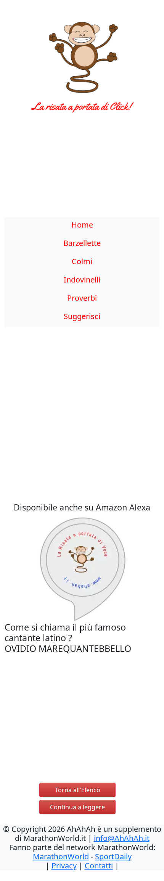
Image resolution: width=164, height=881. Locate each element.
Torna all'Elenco (77, 790)
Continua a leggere (77, 807)
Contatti (99, 865)
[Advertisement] (82, 169)
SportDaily (113, 856)
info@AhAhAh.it (122, 838)
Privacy (64, 865)
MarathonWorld (61, 856)
